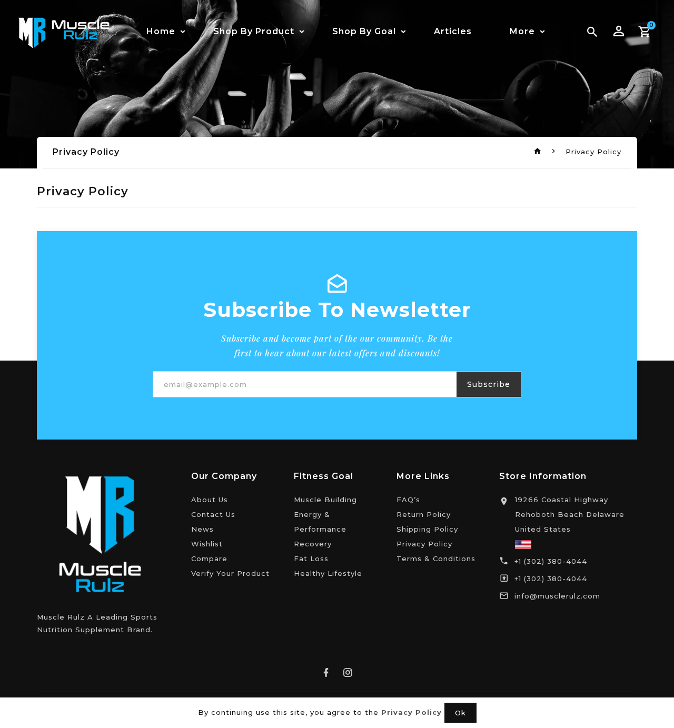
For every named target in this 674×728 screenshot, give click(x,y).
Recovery (313, 544)
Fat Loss (311, 558)
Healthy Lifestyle (328, 573)
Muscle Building (325, 499)
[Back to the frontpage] (537, 151)
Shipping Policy (427, 529)
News (202, 529)
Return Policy (424, 514)
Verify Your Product (230, 573)
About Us (209, 499)
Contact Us (213, 514)
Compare (209, 558)
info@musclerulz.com (557, 596)
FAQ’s (408, 499)
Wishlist (207, 544)
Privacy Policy (424, 544)
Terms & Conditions (436, 558)
